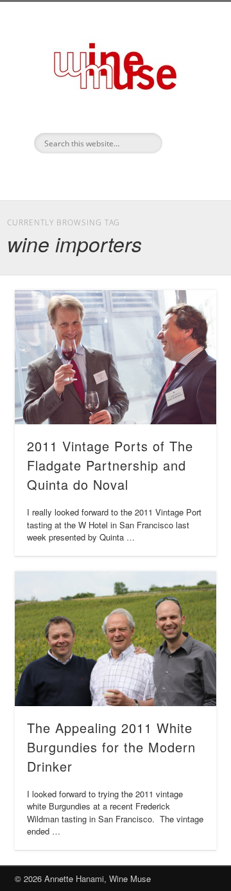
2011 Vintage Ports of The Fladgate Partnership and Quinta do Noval (110, 465)
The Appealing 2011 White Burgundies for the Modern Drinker (111, 746)
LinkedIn (113, 175)
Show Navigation (186, 115)
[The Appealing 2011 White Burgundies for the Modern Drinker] (115, 638)
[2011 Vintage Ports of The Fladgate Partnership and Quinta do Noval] (115, 357)
